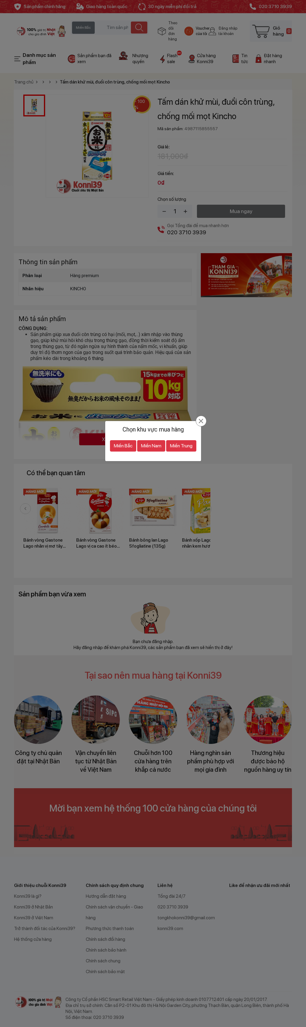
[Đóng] (201, 421)
